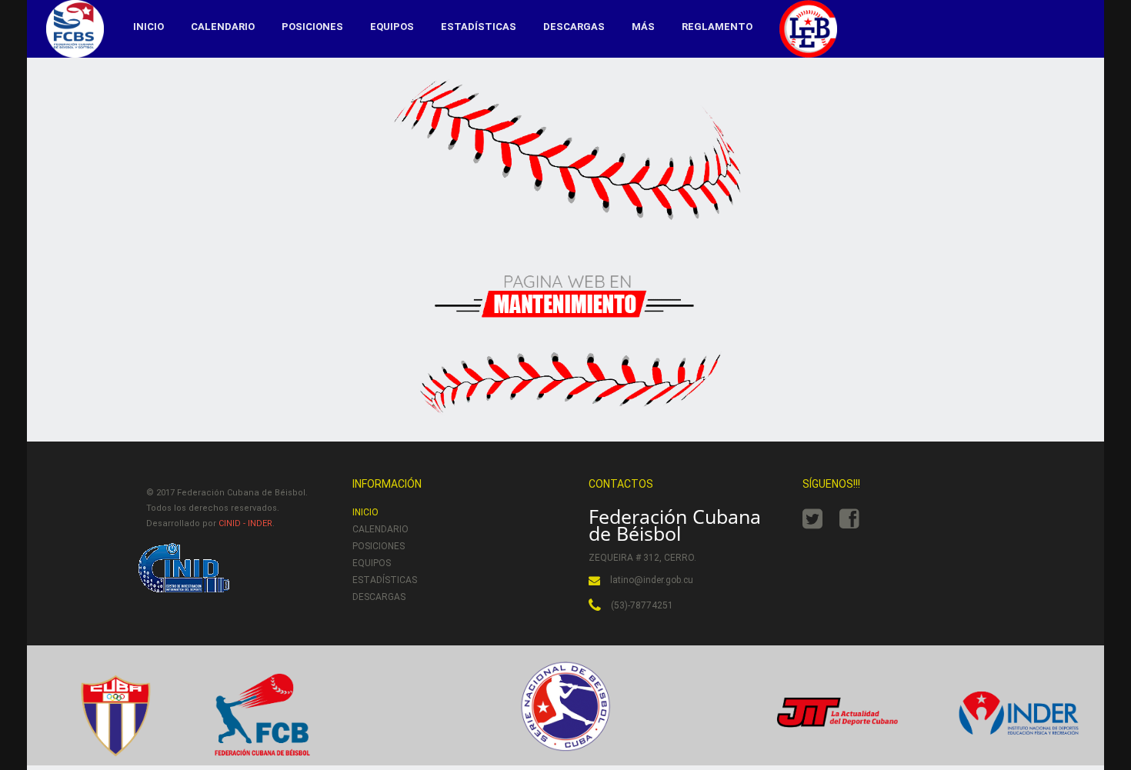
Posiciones (312, 26)
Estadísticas (478, 26)
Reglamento (717, 26)
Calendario (223, 26)
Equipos (392, 26)
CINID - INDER (245, 523)
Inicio (148, 26)
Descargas (574, 26)
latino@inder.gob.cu (651, 580)
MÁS (643, 26)
